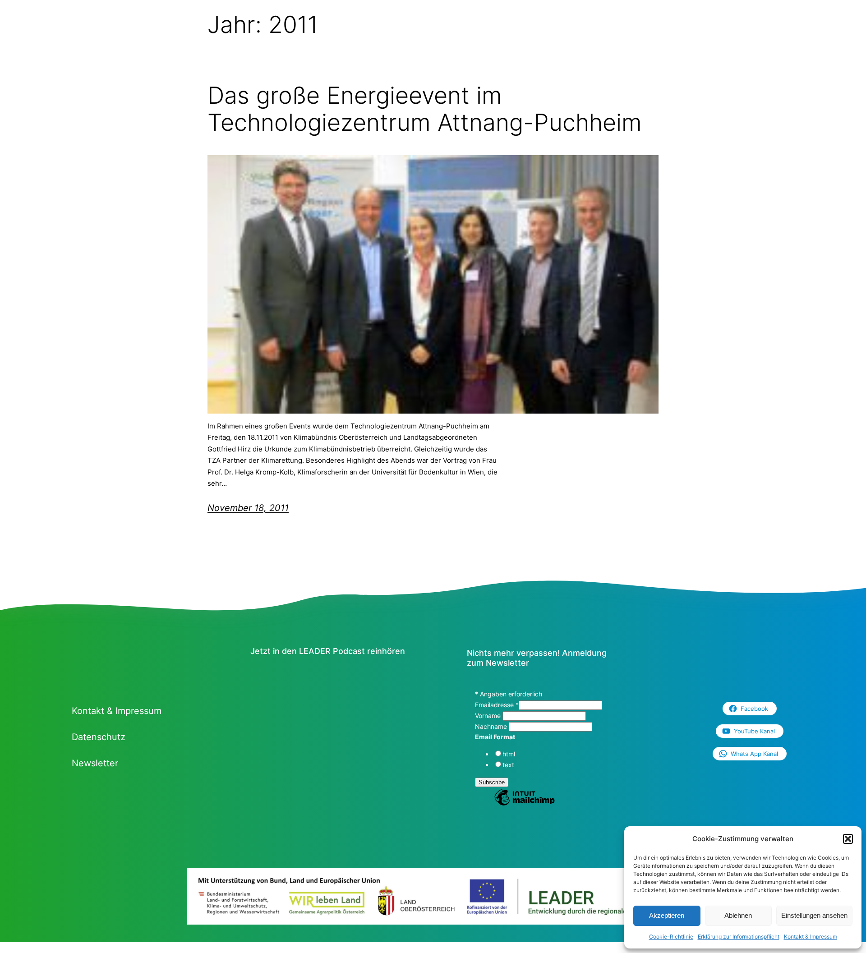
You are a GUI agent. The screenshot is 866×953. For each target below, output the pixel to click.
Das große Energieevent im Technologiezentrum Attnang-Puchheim (424, 109)
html (508, 754)
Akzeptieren (666, 915)
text (508, 765)
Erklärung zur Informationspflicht (738, 936)
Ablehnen (738, 915)
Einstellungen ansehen (814, 915)
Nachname (492, 726)
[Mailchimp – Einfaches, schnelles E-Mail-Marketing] (524, 804)
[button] (847, 838)
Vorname (488, 715)
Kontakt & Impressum (810, 936)
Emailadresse (497, 705)
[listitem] (233, 903)
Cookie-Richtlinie (671, 936)
